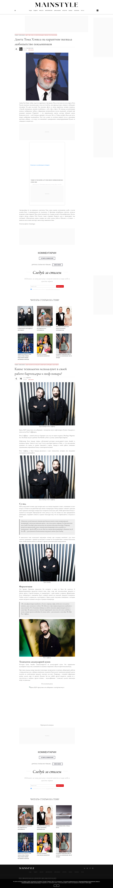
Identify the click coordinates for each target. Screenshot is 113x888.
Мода (30, 10)
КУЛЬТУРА (64, 10)
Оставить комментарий (47, 258)
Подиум (35, 10)
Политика (76, 10)
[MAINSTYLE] (20, 378)
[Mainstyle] (56, 5)
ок (56, 885)
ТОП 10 (82, 10)
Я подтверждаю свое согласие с (46, 289)
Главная (16, 35)
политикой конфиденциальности (53, 289)
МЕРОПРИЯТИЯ (48, 10)
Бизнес (70, 10)
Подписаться (60, 286)
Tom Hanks (42, 184)
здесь (90, 882)
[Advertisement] (103, 137)
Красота (41, 10)
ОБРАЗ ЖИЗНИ (57, 10)
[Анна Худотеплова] (20, 48)
